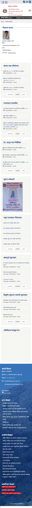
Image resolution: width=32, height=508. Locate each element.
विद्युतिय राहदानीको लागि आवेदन (11, 406)
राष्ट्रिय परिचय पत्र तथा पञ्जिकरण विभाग (14, 441)
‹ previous (10, 94)
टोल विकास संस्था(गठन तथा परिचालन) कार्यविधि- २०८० (15, 108)
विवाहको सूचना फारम (7, 314)
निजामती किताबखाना (8, 466)
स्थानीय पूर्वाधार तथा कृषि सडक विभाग (13, 444)
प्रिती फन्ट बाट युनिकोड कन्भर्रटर (12, 463)
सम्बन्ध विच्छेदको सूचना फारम (9, 307)
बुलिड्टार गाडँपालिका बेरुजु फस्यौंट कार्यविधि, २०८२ (14, 147)
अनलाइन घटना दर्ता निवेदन (10, 403)
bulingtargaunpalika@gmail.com (14, 384)
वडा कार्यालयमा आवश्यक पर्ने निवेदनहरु (11, 228)
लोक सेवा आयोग (7, 449)
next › (23, 94)
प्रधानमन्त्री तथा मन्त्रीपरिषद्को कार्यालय (14, 471)
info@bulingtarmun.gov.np (12, 381)
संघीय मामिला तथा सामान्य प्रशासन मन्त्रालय (15, 438)
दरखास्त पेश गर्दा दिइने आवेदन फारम (11, 223)
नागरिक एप (6, 422)
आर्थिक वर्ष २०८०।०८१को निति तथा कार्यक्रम (13, 71)
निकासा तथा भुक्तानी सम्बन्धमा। (10, 272)
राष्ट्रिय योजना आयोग (8, 452)
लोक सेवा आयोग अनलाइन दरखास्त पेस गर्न (14, 428)
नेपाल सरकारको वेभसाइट (9, 469)
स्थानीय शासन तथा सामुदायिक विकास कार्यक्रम (15, 446)
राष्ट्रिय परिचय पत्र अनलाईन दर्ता (12, 425)
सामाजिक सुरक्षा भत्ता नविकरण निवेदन (11, 244)
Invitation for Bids (8, 279)
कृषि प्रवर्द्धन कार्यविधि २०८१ (9, 115)
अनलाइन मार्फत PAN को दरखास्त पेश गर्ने (14, 409)
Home (2, 21)
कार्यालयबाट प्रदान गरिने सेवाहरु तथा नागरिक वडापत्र (15, 300)
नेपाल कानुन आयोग (8, 455)
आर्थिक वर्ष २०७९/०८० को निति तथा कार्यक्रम (13, 87)
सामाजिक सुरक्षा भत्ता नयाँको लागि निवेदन (12, 238)
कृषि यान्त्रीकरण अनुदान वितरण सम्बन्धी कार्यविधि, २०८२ (15, 155)
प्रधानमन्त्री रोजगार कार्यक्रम (11, 457)
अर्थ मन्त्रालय (6, 460)
